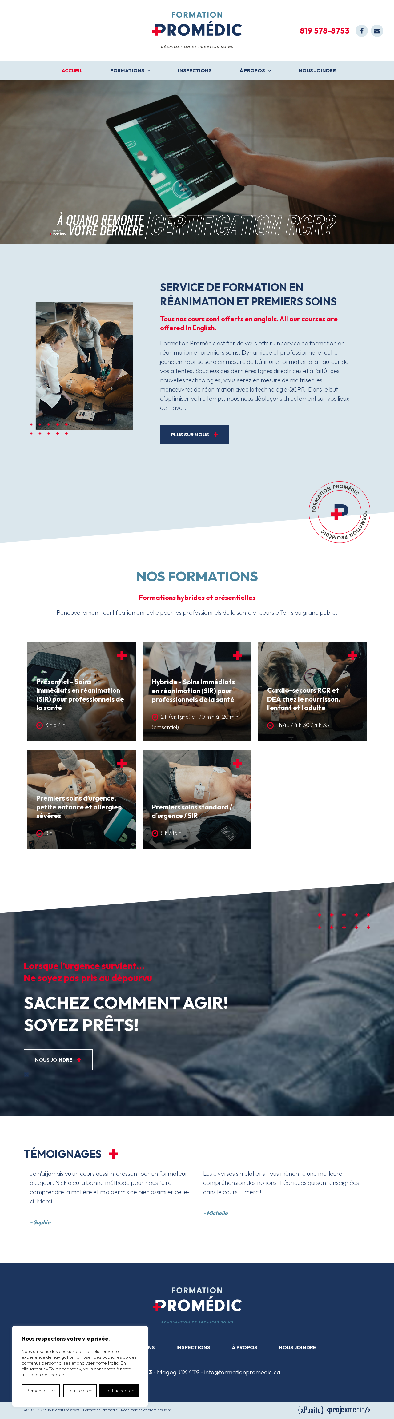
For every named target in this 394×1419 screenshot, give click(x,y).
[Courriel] (377, 31)
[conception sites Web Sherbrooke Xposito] (311, 1411)
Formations (127, 70)
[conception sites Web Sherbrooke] (348, 1411)
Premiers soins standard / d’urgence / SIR (192, 811)
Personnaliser (40, 1390)
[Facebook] (362, 31)
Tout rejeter (80, 1390)
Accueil (72, 70)
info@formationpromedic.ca (242, 1372)
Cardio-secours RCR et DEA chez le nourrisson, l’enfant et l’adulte (303, 699)
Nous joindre (317, 70)
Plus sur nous (190, 434)
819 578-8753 (324, 31)
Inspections (195, 70)
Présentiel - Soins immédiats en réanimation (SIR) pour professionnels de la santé (80, 694)
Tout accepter (119, 1390)
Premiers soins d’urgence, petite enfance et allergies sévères (78, 807)
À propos (252, 70)
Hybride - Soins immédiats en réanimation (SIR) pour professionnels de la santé (193, 691)
